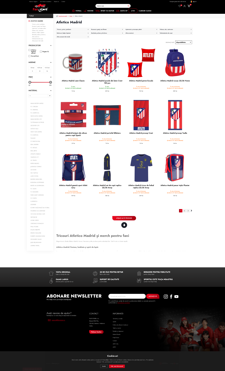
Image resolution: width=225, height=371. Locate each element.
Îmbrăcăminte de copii (37, 39)
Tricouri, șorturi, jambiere (38, 24)
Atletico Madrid (37, 21)
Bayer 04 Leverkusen (37, 186)
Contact (63, 1)
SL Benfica (34, 201)
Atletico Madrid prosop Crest (141, 133)
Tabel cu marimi (117, 328)
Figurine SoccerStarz (38, 211)
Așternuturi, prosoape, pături (39, 28)
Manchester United (37, 103)
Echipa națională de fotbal (40, 208)
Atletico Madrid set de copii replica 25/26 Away (107, 186)
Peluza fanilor (96, 332)
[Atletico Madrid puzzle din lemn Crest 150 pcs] (107, 63)
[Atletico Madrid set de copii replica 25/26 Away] (107, 167)
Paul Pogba (34, 227)
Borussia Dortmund (37, 182)
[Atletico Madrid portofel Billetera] (107, 115)
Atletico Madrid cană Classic (73, 81)
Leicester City (35, 125)
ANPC (114, 347)
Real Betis (34, 151)
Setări (104, 366)
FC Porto (34, 198)
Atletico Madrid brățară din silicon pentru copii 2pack (73, 134)
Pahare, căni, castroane (37, 30)
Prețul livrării (116, 337)
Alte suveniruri (35, 37)
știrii (133, 11)
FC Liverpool (35, 113)
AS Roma (33, 170)
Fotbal (31, 16)
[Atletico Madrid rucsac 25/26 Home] (175, 63)
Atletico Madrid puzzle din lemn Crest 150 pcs (107, 82)
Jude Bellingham (36, 242)
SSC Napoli (34, 173)
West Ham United (36, 132)
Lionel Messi (35, 220)
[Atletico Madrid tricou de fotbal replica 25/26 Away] (141, 167)
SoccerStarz (35, 56)
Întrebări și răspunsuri (118, 331)
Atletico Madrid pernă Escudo (141, 81)
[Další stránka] (191, 211)
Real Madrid (34, 144)
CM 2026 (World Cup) (38, 214)
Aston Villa (34, 129)
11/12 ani (47, 68)
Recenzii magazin (33, 1)
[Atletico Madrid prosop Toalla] (175, 115)
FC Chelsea (34, 107)
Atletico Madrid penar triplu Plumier (175, 185)
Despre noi (56, 1)
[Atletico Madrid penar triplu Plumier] (175, 167)
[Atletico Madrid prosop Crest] (141, 115)
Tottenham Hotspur (37, 122)
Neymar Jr (34, 217)
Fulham (33, 138)
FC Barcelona (35, 141)
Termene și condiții (117, 318)
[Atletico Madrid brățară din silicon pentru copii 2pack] (73, 115)
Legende (33, 204)
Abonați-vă (153, 296)
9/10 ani (40, 68)
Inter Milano (35, 163)
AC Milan (34, 160)
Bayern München (36, 179)
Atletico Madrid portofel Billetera (107, 133)
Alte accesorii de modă (37, 41)
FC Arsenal (34, 110)
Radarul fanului (116, 334)
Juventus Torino (36, 167)
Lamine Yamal (35, 246)
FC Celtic (34, 189)
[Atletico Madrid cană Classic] (73, 63)
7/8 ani (32, 68)
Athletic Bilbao (36, 154)
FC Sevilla (34, 148)
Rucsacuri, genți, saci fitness (39, 26)
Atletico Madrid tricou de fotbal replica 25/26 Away (141, 186)
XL (47, 71)
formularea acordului (124, 303)
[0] (180, 6)
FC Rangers (34, 192)
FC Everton (34, 135)
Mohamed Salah (36, 239)
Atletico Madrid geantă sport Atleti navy (73, 186)
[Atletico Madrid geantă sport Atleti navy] (73, 167)
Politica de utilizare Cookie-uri (120, 325)
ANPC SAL (115, 344)
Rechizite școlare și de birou (39, 34)
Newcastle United (37, 116)
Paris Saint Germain (37, 195)
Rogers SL (46, 51)
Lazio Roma (34, 176)
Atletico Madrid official (33, 51)
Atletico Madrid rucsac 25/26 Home (175, 81)
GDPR (114, 322)
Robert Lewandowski (38, 236)
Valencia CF (35, 157)
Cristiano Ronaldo (37, 223)
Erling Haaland (36, 233)
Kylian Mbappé (35, 230)
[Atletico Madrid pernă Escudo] (141, 63)
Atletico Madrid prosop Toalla (175, 133)
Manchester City (36, 119)
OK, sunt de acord (117, 366)
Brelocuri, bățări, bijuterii (38, 32)
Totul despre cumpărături (45, 1)
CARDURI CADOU (145, 11)
